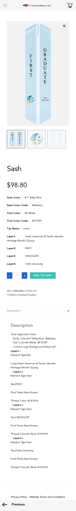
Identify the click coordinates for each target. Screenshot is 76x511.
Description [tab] (13, 310)
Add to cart (42, 275)
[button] (64, 26)
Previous (18, 504)
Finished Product (27, 295)
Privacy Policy (19, 496)
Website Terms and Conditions (47, 496)
